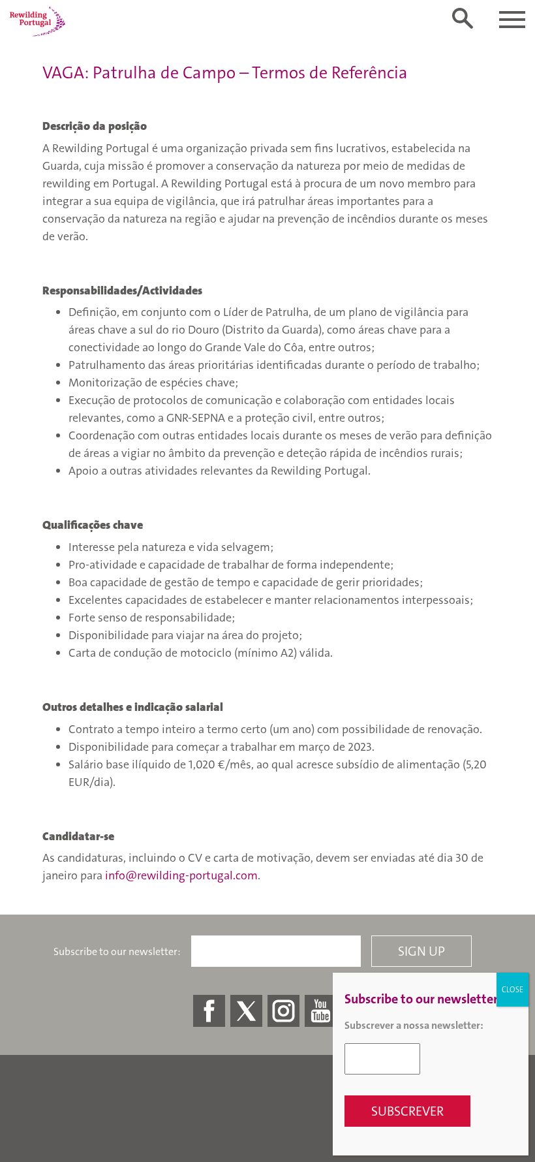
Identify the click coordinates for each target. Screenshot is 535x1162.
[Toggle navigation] (512, 20)
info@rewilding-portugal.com (181, 875)
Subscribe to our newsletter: (117, 951)
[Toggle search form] (462, 18)
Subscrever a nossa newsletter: (413, 1025)
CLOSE (512, 989)
